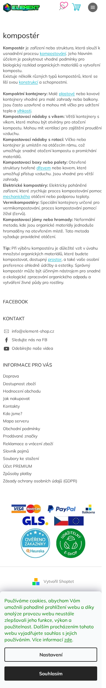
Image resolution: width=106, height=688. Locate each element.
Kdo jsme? (12, 413)
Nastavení (50, 655)
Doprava (11, 376)
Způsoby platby (17, 473)
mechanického (16, 196)
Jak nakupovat (16, 398)
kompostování (53, 53)
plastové (67, 93)
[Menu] (93, 7)
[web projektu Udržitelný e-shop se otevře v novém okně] (70, 542)
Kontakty (11, 406)
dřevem (44, 167)
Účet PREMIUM (17, 466)
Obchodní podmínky (21, 428)
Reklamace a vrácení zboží (28, 443)
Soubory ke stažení (21, 458)
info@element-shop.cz (33, 331)
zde (68, 640)
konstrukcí (28, 82)
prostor (55, 259)
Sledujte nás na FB (29, 339)
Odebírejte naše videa (32, 348)
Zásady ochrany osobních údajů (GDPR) (40, 481)
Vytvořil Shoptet (59, 581)
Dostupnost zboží (19, 383)
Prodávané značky (20, 436)
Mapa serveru (16, 421)
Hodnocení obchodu (22, 391)
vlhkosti (24, 110)
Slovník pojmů (16, 451)
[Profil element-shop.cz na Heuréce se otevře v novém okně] (35, 542)
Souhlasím (50, 673)
